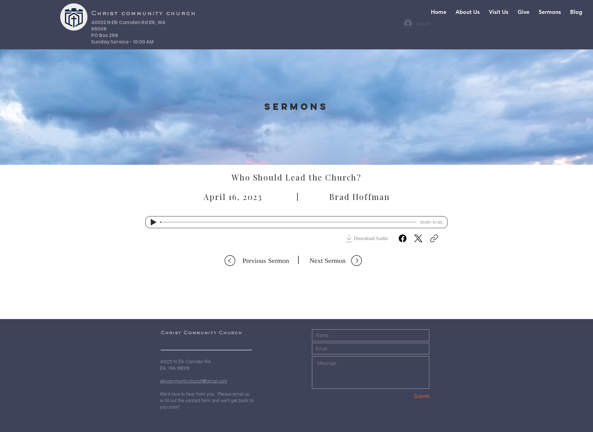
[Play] (153, 222)
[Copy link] (434, 238)
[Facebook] (402, 238)
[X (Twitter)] (418, 238)
